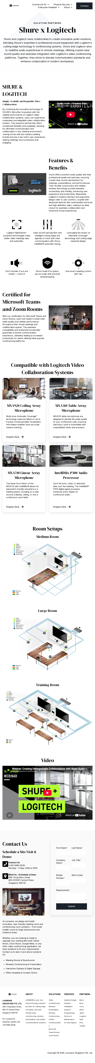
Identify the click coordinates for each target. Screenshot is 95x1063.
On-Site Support (70, 1023)
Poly (81, 1023)
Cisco (82, 1006)
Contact (84, 6)
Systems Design (70, 1000)
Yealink (82, 1026)
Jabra (82, 1013)
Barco (82, 1000)
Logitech (83, 1016)
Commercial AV (39, 4)
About (67, 7)
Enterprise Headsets (47, 7)
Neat (81, 1019)
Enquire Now (12, 437)
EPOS (82, 1010)
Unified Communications (55, 1022)
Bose (81, 1003)
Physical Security (62, 4)
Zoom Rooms (54, 1035)
